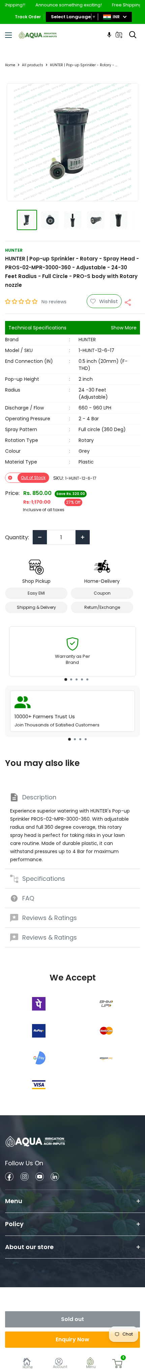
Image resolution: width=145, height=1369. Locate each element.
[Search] (133, 35)
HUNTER (14, 250)
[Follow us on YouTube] (39, 1177)
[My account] (60, 1363)
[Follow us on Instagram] (24, 1177)
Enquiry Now (72, 1339)
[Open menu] (8, 35)
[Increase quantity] (83, 537)
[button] (22, 301)
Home (10, 65)
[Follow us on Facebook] (9, 1177)
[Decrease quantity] (40, 537)
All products (32, 65)
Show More (124, 327)
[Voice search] (109, 35)
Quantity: (17, 537)
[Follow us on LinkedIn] (55, 1177)
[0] (117, 1364)
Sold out (72, 1319)
